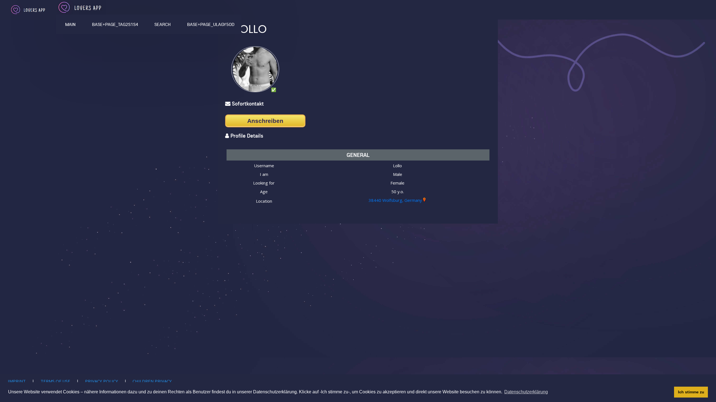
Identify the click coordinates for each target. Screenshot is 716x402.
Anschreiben (265, 121)
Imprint (17, 381)
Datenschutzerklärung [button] (526, 391)
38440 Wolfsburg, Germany (395, 200)
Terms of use (55, 381)
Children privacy (152, 381)
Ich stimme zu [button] (691, 392)
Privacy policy (101, 381)
